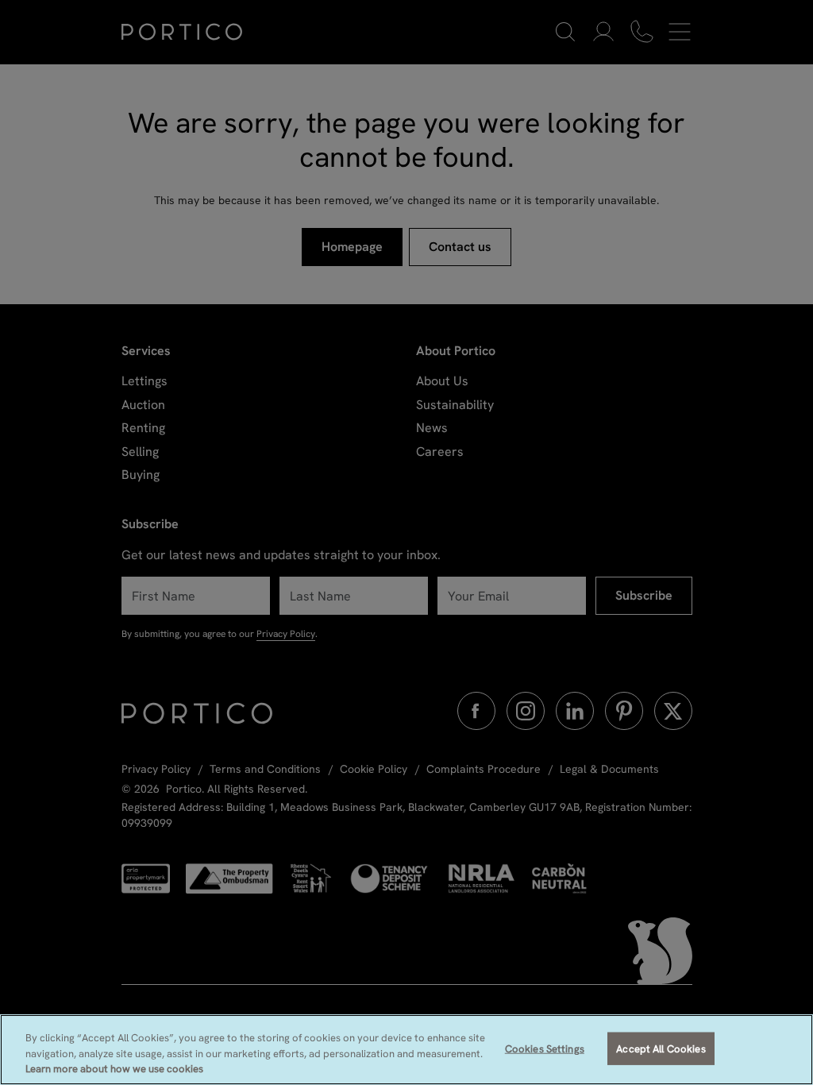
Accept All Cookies (660, 1048)
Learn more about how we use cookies (114, 1068)
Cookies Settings (544, 1048)
